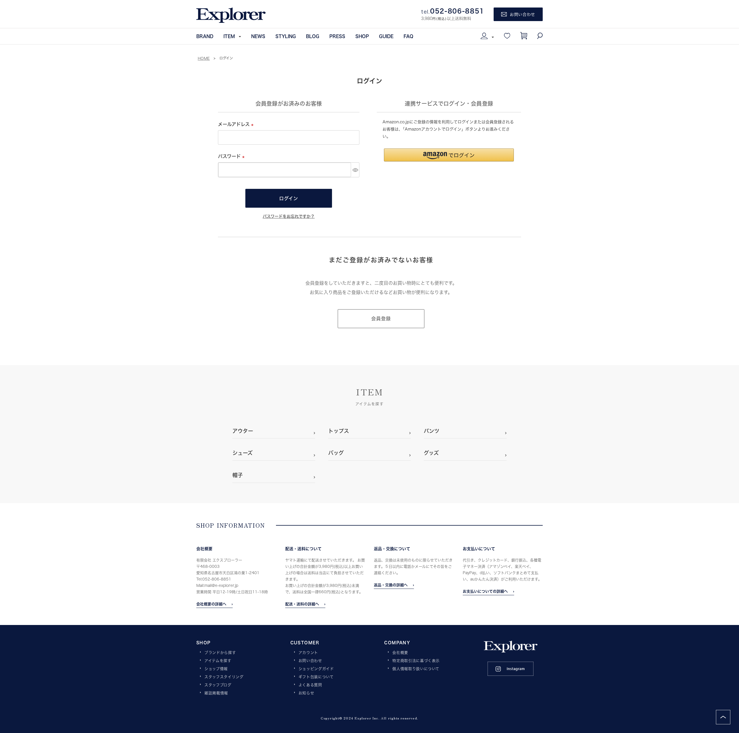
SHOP (362, 36)
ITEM (229, 36)
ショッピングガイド (316, 669)
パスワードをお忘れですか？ (289, 216)
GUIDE (386, 36)
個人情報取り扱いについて (415, 669)
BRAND (204, 36)
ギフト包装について (316, 677)
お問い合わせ (310, 661)
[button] (449, 154)
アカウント (308, 653)
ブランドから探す (220, 653)
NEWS (258, 36)
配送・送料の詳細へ (302, 604)
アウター (242, 430)
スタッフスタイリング (224, 677)
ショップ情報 (216, 669)
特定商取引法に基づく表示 (416, 661)
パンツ (431, 430)
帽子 (237, 475)
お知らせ (306, 693)
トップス (338, 430)
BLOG (312, 36)
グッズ (431, 452)
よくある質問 (310, 685)
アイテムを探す (218, 661)
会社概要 (400, 653)
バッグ (336, 452)
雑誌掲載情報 (216, 693)
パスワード (232, 156)
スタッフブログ (218, 685)
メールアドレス (237, 124)
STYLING (285, 36)
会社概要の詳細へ (211, 604)
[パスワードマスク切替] (355, 170)
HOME (204, 58)
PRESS (337, 36)
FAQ (408, 36)
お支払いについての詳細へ (485, 591)
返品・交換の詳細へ (391, 584)
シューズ (242, 452)
